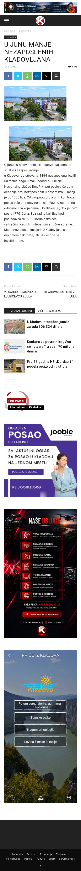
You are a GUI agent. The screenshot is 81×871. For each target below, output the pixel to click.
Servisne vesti (67, 858)
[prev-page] (6, 381)
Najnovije (17, 854)
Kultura (41, 858)
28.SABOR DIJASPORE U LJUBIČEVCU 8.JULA (20, 294)
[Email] (46, 76)
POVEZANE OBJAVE (20, 311)
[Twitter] (18, 76)
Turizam (61, 854)
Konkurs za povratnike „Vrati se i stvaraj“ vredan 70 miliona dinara (50, 346)
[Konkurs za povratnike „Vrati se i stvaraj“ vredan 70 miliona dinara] (14, 346)
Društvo (31, 854)
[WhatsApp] (27, 76)
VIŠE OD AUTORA (49, 311)
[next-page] (13, 381)
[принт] (56, 76)
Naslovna (9, 30)
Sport (52, 858)
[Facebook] (8, 76)
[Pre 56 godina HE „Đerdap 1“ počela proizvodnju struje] (14, 366)
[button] (6, 20)
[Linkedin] (37, 76)
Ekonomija (25, 30)
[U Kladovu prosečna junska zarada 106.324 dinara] (14, 326)
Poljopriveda (13, 858)
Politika (28, 858)
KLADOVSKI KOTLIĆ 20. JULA (60, 294)
